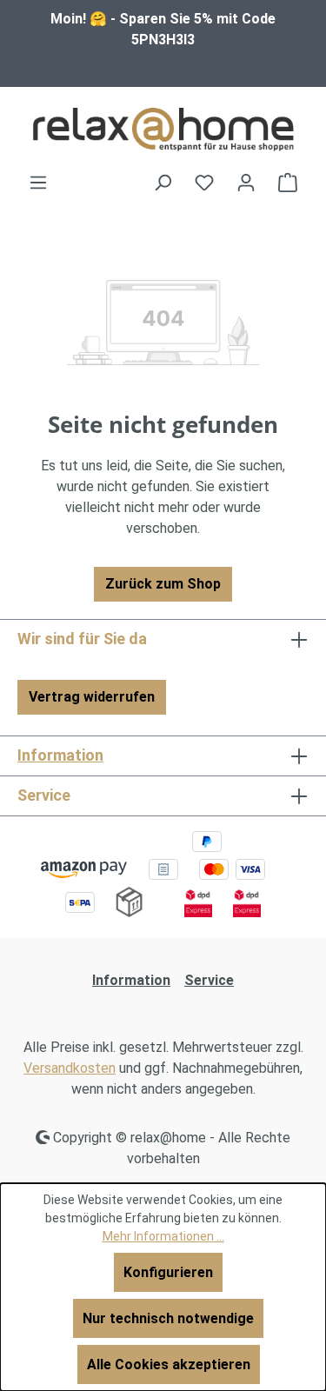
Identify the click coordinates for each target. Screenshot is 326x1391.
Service (209, 980)
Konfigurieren (168, 1272)
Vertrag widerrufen (92, 697)
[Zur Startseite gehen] (163, 129)
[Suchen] (162, 182)
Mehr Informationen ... (163, 1236)
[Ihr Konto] (246, 182)
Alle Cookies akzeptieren (168, 1364)
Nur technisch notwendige (168, 1318)
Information (60, 755)
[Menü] (38, 182)
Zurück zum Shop (163, 584)
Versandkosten (69, 1068)
